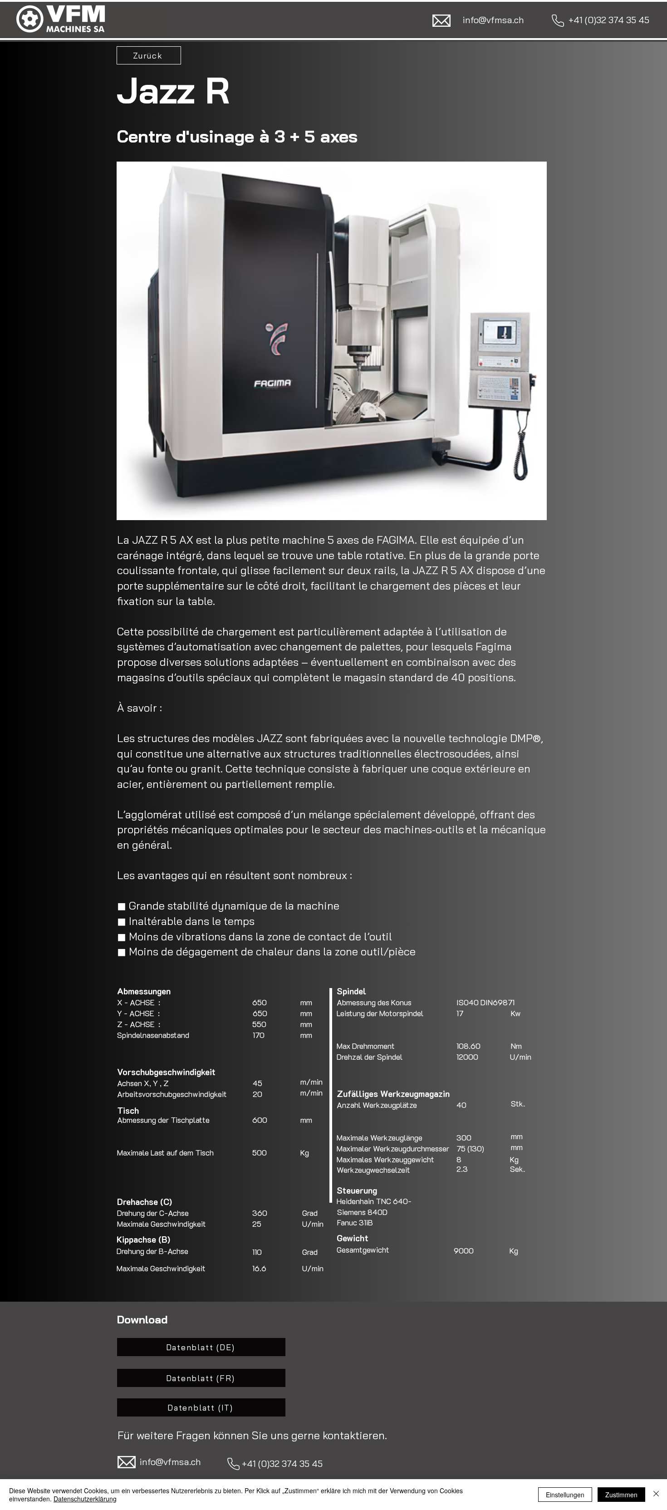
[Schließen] (656, 1494)
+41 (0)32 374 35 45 (281, 1463)
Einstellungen (565, 1494)
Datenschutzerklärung (85, 1498)
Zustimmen (621, 1494)
